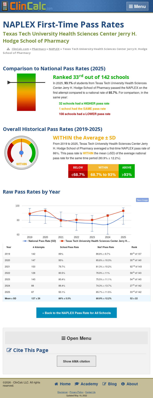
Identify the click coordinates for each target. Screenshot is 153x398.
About (131, 383)
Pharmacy (39, 49)
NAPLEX (54, 49)
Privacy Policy (76, 392)
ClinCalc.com (20, 49)
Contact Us (90, 392)
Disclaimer (62, 392)
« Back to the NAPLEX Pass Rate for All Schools (76, 313)
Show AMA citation (76, 361)
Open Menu (78, 338)
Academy (88, 383)
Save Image (142, 199)
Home (65, 383)
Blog (112, 383)
